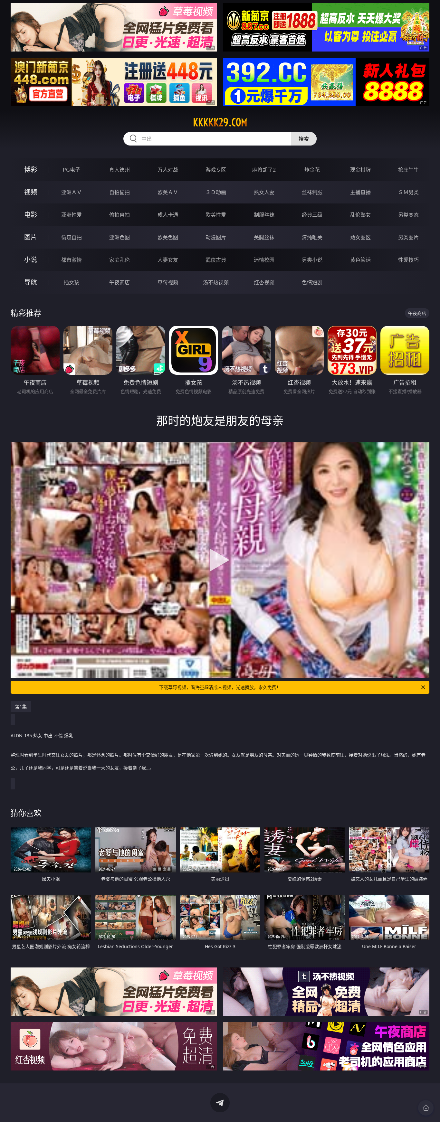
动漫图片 (216, 237)
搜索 (304, 138)
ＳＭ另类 (408, 192)
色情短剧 (312, 282)
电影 (30, 214)
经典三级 (312, 214)
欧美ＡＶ (168, 192)
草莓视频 (168, 282)
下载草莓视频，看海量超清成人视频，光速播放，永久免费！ (220, 687)
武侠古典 (216, 259)
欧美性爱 (216, 214)
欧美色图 (168, 237)
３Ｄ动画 (216, 192)
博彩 (30, 169)
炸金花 (312, 169)
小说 (30, 259)
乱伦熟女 (360, 214)
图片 (30, 237)
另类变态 (408, 214)
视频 (30, 192)
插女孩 (71, 282)
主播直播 (360, 192)
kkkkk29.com (220, 122)
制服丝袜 (264, 214)
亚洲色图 (119, 237)
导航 (30, 282)
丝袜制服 (312, 192)
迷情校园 (264, 259)
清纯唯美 (312, 237)
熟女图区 (360, 237)
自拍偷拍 (119, 192)
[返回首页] (426, 1108)
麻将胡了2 (264, 169)
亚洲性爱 (71, 214)
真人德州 (119, 169)
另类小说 (312, 259)
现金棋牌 (360, 169)
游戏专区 (216, 169)
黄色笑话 (360, 259)
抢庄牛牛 (408, 169)
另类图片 (408, 237)
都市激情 (71, 259)
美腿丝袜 (264, 237)
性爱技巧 (408, 259)
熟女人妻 (264, 192)
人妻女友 (168, 259)
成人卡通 (168, 214)
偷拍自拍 (119, 214)
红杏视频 (264, 282)
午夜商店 (119, 282)
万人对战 (168, 169)
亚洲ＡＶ (71, 192)
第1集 (21, 706)
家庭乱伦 (119, 259)
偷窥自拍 (71, 237)
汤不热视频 (216, 282)
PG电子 (71, 169)
